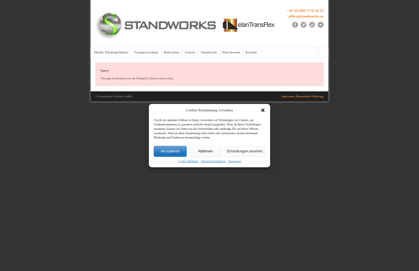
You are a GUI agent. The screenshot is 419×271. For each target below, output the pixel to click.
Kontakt (251, 52)
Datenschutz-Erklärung (309, 96)
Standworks (209, 52)
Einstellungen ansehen (245, 151)
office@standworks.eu (306, 16)
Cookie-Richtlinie (188, 161)
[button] (262, 110)
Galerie (190, 52)
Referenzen (171, 52)
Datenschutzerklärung (213, 161)
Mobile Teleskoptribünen (111, 52)
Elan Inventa (231, 52)
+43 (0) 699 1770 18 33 (305, 11)
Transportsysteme (146, 52)
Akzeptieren (170, 151)
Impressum (234, 161)
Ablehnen (205, 151)
